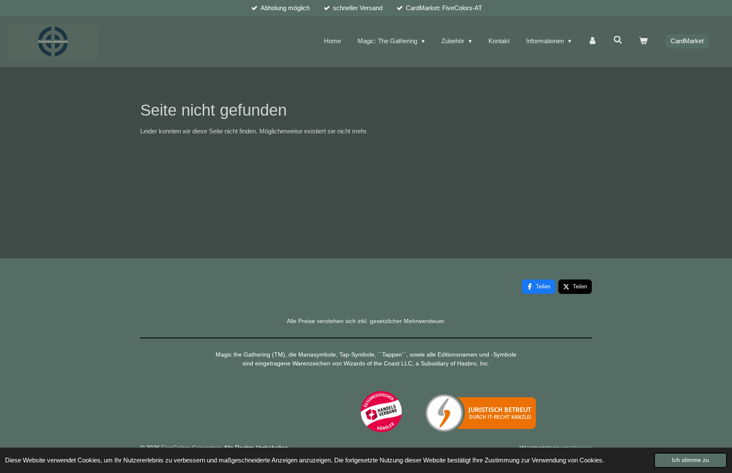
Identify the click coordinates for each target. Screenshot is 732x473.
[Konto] (592, 41)
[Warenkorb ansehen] (643, 41)
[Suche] (617, 40)
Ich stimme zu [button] (690, 460)
